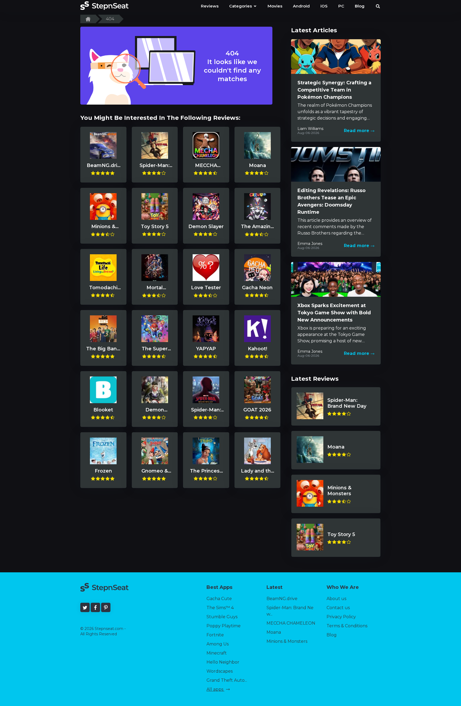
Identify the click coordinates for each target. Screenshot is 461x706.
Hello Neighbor (222, 662)
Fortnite (215, 634)
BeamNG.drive (282, 598)
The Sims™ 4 (220, 607)
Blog (332, 634)
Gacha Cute (219, 598)
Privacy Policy (341, 616)
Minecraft (216, 653)
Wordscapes (219, 671)
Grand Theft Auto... (226, 680)
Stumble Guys (221, 616)
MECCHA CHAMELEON (291, 623)
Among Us (217, 643)
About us (336, 598)
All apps (215, 689)
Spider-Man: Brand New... (290, 611)
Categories (241, 6)
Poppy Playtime (223, 625)
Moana (274, 632)
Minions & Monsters (287, 641)
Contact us (338, 607)
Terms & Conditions (347, 625)
